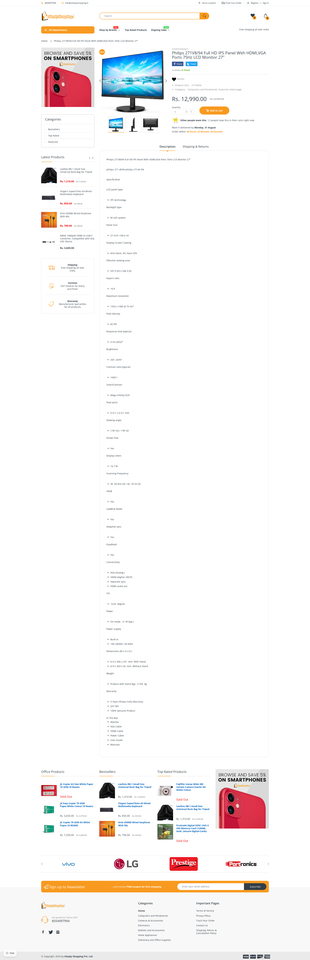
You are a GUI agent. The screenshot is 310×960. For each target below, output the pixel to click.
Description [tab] (168, 146)
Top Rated (53, 135)
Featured (53, 141)
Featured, (224, 89)
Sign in (266, 2)
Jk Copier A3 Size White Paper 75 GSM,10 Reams (76, 786)
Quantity (176, 107)
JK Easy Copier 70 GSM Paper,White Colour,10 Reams (76, 805)
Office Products (52, 771)
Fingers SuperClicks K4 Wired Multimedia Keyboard (76, 193)
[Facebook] (43, 932)
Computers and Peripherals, (203, 89)
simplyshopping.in (180, 48)
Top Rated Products (172, 771)
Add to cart (216, 110)
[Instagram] (58, 932)
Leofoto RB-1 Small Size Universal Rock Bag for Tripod (76, 170)
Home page (235, 89)
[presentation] (89, 158)
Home (44, 40)
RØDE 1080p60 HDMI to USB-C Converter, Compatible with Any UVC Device (77, 238)
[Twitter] (50, 932)
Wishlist (180, 79)
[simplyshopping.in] (67, 16)
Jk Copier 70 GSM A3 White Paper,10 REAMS (75, 824)
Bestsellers (54, 129)
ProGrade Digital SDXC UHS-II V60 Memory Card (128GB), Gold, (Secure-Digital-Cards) (192, 828)
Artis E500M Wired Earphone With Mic (75, 215)
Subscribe (255, 886)
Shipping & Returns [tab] (196, 146)
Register (254, 2)
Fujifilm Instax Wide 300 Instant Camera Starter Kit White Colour (191, 787)
